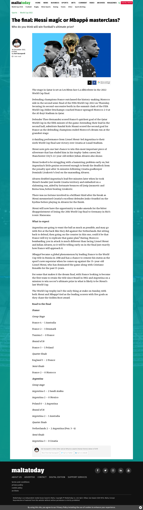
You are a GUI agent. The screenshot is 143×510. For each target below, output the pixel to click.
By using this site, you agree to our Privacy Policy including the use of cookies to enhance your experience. (71, 507)
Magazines (112, 3)
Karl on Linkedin (82, 453)
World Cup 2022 (26, 13)
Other (70, 7)
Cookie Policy (17, 488)
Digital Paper (126, 3)
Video (91, 3)
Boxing (55, 7)
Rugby (36, 7)
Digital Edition (57, 477)
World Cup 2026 (17, 7)
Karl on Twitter (68, 453)
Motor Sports (46, 7)
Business (55, 3)
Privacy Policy (17, 485)
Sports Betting (80, 7)
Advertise (29, 477)
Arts (73, 3)
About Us (17, 477)
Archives (101, 3)
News (45, 3)
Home (37, 3)
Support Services (77, 477)
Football (29, 7)
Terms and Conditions (20, 482)
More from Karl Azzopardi (50, 453)
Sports (64, 3)
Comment (83, 3)
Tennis (63, 7)
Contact (42, 477)
